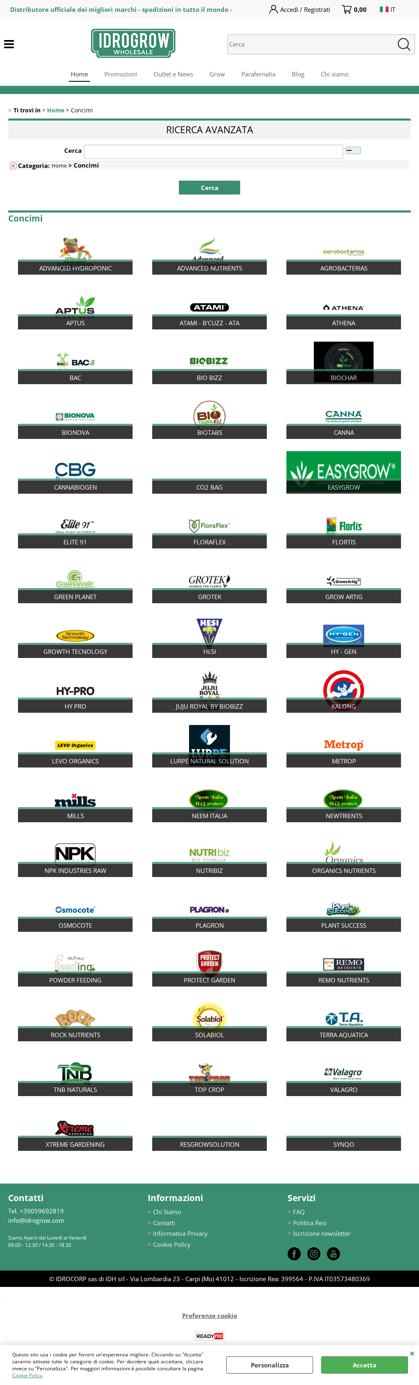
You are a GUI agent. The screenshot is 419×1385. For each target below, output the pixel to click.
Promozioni (120, 74)
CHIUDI (412, 1353)
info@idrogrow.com (36, 1220)
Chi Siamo (167, 1212)
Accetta (364, 1365)
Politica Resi (310, 1223)
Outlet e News (173, 74)
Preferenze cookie (209, 1315)
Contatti (164, 1223)
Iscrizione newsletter (322, 1233)
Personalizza (270, 1365)
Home (79, 74)
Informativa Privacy (180, 1233)
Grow (217, 74)
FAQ (299, 1212)
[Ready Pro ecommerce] (209, 1336)
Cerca (73, 150)
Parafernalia (258, 74)
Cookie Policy (27, 1375)
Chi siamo (335, 74)
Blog (298, 74)
